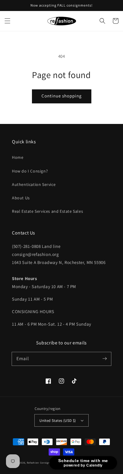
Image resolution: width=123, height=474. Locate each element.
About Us (21, 198)
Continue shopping (61, 96)
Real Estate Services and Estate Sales (47, 211)
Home (17, 157)
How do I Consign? (30, 171)
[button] (7, 20)
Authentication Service (34, 184)
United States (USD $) (57, 420)
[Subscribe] (104, 358)
